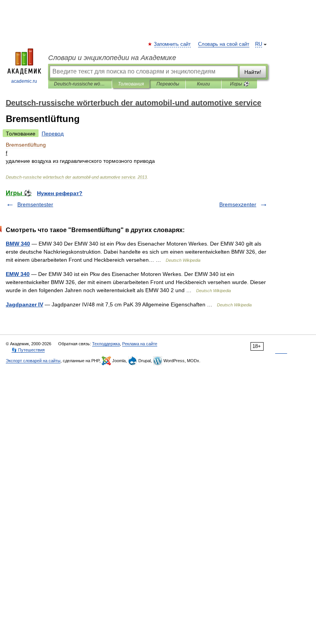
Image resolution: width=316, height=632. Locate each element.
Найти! (252, 72)
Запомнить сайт (173, 44)
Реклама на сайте (139, 343)
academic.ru (24, 81)
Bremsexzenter (237, 204)
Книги (203, 84)
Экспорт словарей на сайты (33, 360)
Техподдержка (106, 343)
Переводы (167, 84)
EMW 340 (18, 274)
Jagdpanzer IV (24, 304)
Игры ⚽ (239, 84)
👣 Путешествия (28, 350)
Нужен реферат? (59, 193)
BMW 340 (18, 244)
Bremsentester (35, 204)
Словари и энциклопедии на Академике (112, 58)
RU (258, 44)
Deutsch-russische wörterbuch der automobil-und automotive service (80, 84)
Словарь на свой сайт (223, 44)
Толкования (131, 84)
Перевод (53, 133)
